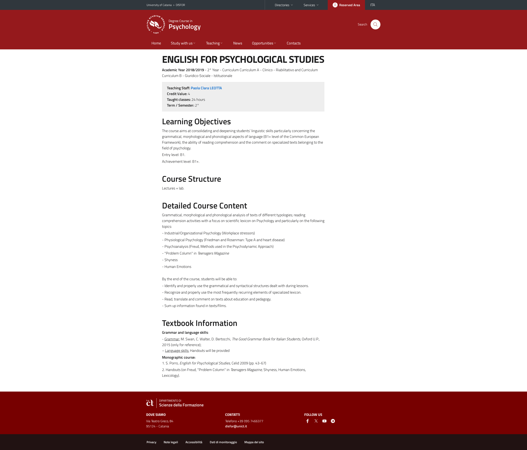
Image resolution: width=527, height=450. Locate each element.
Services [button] (309, 4)
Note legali (171, 442)
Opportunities (262, 43)
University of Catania (159, 5)
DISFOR (180, 5)
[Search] (375, 24)
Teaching (213, 43)
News (237, 43)
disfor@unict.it (236, 426)
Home (156, 43)
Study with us (181, 43)
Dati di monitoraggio (223, 442)
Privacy (151, 442)
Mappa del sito (254, 442)
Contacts (294, 43)
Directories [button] (282, 4)
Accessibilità (193, 442)
